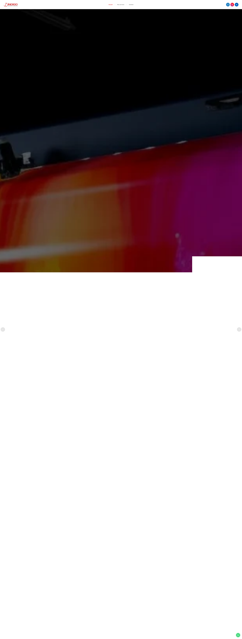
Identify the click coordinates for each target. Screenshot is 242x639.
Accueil (111, 4)
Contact (131, 4)
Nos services (120, 4)
